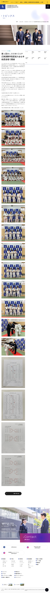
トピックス (21, 21)
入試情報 (29, 567)
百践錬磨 (39, 58)
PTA (26, 62)
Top (17, 21)
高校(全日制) (45, 52)
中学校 (39, 51)
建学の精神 (4, 562)
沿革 (3, 564)
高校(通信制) (27, 58)
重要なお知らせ (33, 52)
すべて (27, 51)
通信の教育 (29, 562)
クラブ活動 (45, 58)
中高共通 (33, 58)
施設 (28, 564)
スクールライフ (13, 562)
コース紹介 (21, 564)
